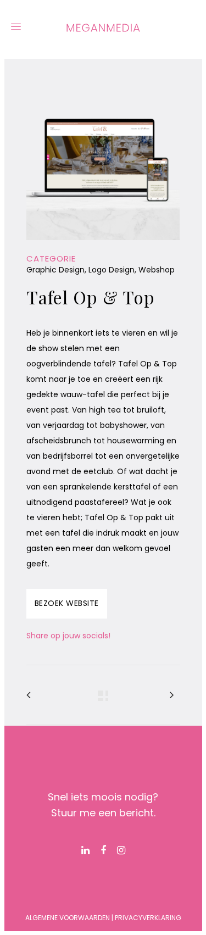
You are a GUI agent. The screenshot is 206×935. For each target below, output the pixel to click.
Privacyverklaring (148, 917)
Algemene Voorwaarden (67, 917)
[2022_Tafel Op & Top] (103, 247)
